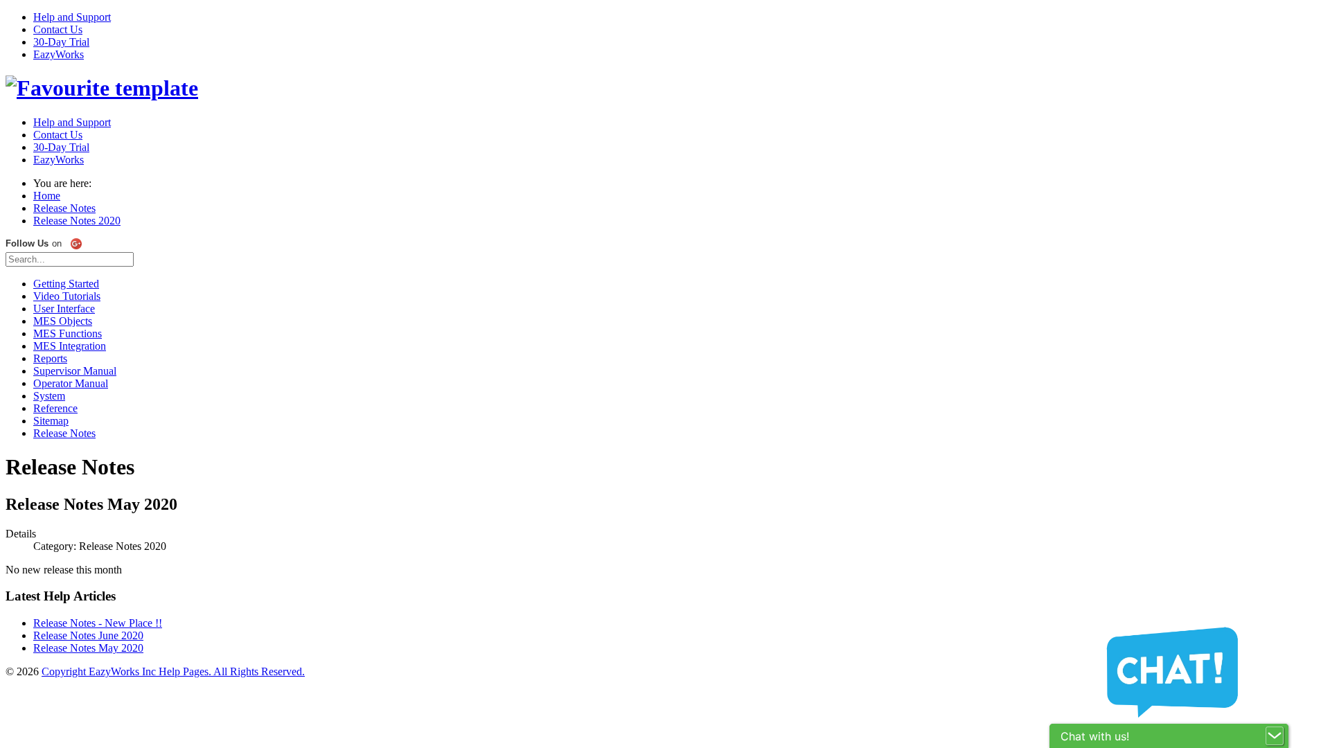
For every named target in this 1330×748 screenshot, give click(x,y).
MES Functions (67, 333)
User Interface (64, 308)
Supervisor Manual (74, 371)
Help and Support (72, 17)
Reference (55, 408)
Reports (50, 358)
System (49, 396)
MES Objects (62, 321)
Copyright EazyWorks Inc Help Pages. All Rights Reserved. (173, 671)
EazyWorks (58, 54)
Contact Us (57, 29)
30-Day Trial (61, 42)
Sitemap (51, 421)
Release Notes (64, 433)
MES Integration (69, 346)
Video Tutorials (66, 296)
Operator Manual (70, 383)
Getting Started (66, 284)
